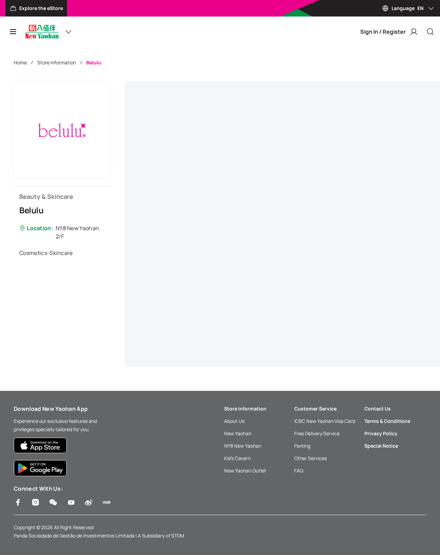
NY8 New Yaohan (242, 445)
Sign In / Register (383, 31)
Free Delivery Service (317, 433)
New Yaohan (237, 433)
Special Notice (381, 445)
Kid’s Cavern (237, 458)
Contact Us (377, 408)
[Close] (430, 32)
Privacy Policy (380, 433)
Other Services (310, 458)
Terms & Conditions (387, 421)
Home (20, 62)
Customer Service (315, 408)
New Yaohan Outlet (245, 470)
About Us (234, 421)
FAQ (298, 470)
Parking (302, 445)
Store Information (56, 62)
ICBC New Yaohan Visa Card (324, 421)
